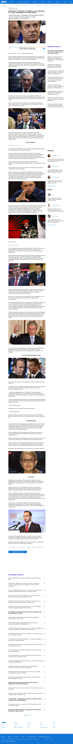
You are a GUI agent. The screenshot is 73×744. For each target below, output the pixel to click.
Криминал (23, 547)
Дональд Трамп (41, 547)
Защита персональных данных (45, 736)
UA (2, 5)
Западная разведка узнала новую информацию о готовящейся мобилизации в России (56, 93)
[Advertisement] (26, 562)
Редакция (10, 736)
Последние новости (15, 575)
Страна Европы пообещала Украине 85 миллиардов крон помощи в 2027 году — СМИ (55, 66)
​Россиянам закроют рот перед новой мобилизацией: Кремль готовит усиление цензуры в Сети (56, 105)
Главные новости (54, 46)
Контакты (16, 736)
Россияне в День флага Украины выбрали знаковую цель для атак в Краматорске (56, 99)
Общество (34, 547)
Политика (28, 547)
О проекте (3, 736)
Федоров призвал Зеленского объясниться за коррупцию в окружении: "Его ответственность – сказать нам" (56, 59)
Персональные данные (31, 736)
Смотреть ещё (27, 715)
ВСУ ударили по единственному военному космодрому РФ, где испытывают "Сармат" (56, 52)
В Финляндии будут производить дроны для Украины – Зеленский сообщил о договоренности (56, 72)
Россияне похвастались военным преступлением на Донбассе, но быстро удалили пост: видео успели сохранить (56, 79)
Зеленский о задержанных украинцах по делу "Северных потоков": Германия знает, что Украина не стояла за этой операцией (23, 585)
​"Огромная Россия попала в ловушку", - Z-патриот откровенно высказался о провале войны (56, 86)
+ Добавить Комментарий (17, 551)
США (18, 547)
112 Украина (19, 53)
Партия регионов (12, 547)
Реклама (22, 736)
